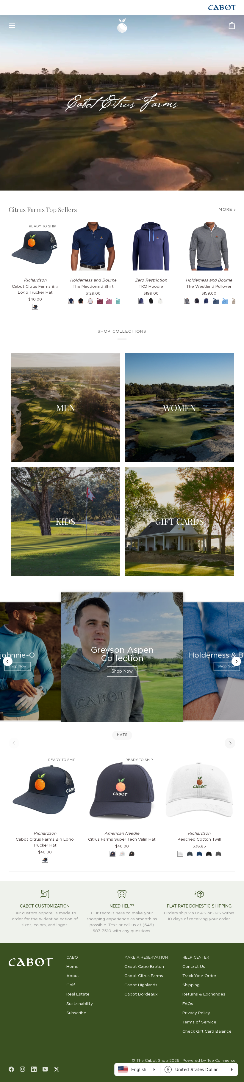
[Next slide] (236, 661)
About (72, 976)
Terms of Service (199, 1022)
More (225, 209)
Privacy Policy (196, 1013)
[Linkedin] (34, 1069)
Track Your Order (199, 976)
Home (72, 967)
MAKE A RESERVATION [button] (146, 958)
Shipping (191, 985)
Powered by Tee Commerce (208, 1061)
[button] (35, 956)
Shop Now (17, 666)
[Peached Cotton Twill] (199, 789)
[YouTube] (45, 1069)
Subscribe (76, 1013)
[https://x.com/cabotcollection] (56, 1069)
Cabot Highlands (140, 985)
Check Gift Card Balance (207, 1031)
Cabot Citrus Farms (143, 976)
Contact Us (193, 967)
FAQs (187, 1004)
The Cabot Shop (152, 1061)
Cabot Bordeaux (141, 994)
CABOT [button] (73, 958)
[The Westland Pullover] (209, 246)
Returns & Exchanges (203, 994)
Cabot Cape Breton (144, 967)
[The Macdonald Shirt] (93, 246)
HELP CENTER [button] (195, 958)
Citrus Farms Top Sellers (43, 209)
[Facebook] (11, 1069)
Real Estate (78, 994)
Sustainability (79, 1004)
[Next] (230, 743)
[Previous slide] (7, 661)
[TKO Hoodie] (151, 246)
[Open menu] (17, 25)
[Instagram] (22, 1069)
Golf (70, 985)
